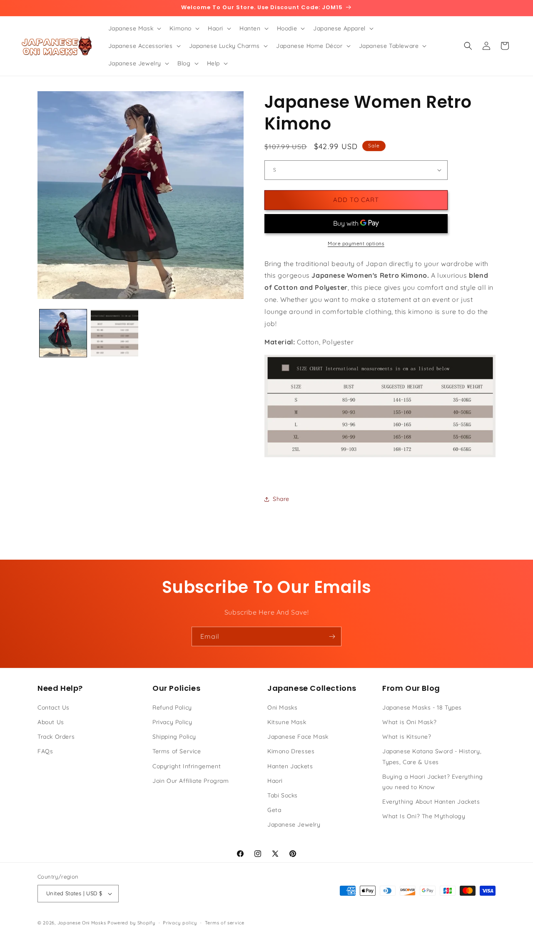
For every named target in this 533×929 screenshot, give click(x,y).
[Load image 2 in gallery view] (114, 332)
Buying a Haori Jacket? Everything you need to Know (432, 782)
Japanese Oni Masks (81, 923)
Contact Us (53, 707)
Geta (274, 810)
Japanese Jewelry (294, 824)
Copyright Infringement (186, 766)
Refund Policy (172, 707)
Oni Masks (282, 707)
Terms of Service (176, 751)
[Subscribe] (332, 636)
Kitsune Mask (286, 722)
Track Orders (56, 736)
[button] (134, 28)
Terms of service (224, 923)
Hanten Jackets (290, 766)
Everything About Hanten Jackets (431, 801)
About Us (50, 722)
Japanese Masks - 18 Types (422, 707)
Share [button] (281, 499)
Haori (275, 781)
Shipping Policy (174, 736)
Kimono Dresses (290, 751)
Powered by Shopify (131, 923)
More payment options (356, 243)
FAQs (45, 751)
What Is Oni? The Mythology (424, 816)
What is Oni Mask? (409, 722)
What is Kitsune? (406, 736)
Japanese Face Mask (298, 736)
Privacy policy (180, 923)
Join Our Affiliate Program (190, 781)
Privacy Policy (172, 722)
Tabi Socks (282, 795)
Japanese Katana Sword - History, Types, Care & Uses (431, 756)
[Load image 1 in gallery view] (63, 332)
